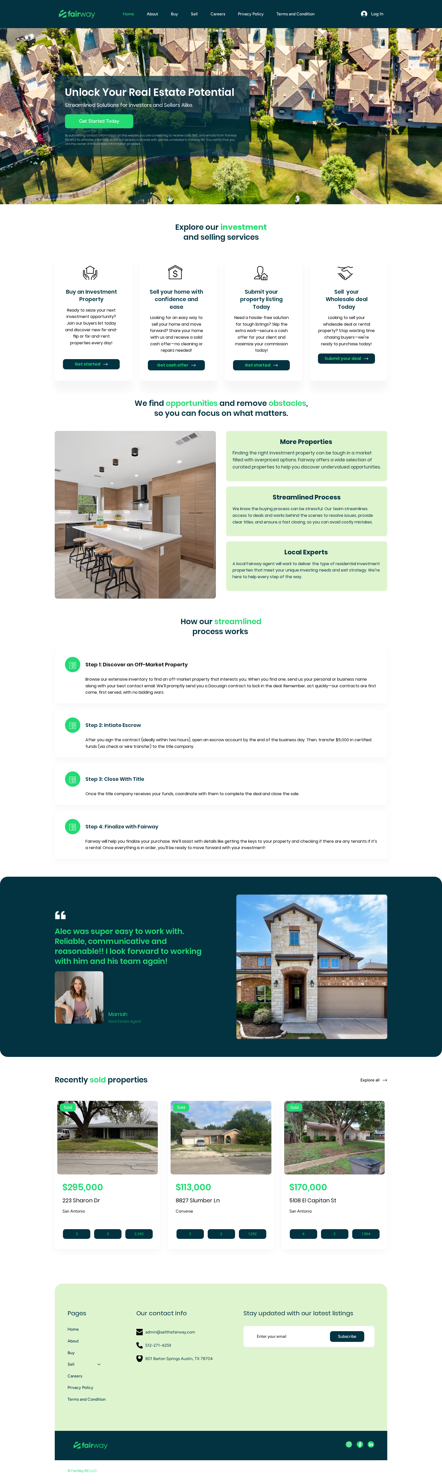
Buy (71, 1352)
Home (73, 1329)
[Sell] (99, 1364)
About (73, 1341)
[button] (194, 14)
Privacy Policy (80, 1387)
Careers (75, 1376)
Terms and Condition (87, 1399)
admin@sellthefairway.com (170, 1332)
